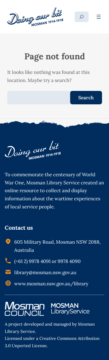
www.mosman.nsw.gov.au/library (51, 284)
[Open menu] (98, 16)
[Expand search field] (81, 16)
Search (86, 98)
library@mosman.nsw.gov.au (45, 272)
